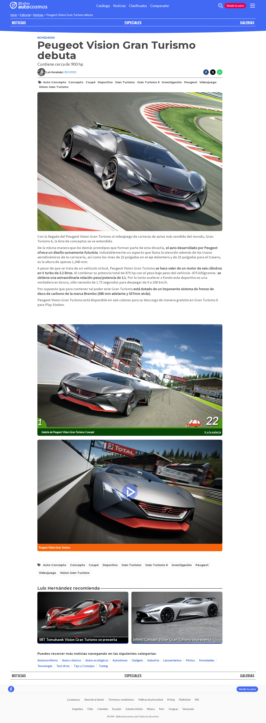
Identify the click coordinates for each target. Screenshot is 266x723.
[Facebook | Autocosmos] (11, 689)
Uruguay (173, 709)
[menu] (252, 5)
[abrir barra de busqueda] (220, 5)
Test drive (63, 666)
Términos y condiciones (121, 699)
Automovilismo (47, 660)
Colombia (102, 709)
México (151, 709)
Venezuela (188, 709)
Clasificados (138, 6)
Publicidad (184, 699)
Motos (190, 660)
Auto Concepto (54, 82)
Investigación (172, 82)
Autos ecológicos (96, 660)
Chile (90, 709)
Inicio (13, 15)
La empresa (73, 699)
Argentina (77, 709)
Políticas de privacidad (150, 699)
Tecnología (44, 666)
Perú (161, 709)
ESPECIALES (133, 22)
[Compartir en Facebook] (206, 72)
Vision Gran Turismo (54, 87)
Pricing (171, 699)
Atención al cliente (94, 699)
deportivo (105, 82)
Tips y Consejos (84, 666)
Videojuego (208, 82)
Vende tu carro (235, 5)
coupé (91, 82)
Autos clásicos (71, 660)
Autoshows (120, 660)
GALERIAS (247, 22)
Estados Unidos (134, 709)
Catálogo (103, 6)
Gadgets (137, 660)
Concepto (75, 82)
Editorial (25, 15)
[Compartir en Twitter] (213, 72)
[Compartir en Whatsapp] (219, 72)
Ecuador (116, 709)
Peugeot (190, 82)
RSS (197, 699)
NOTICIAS (19, 22)
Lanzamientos (172, 660)
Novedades (46, 37)
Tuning (103, 666)
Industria (153, 660)
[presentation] (129, 376)
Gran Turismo (125, 82)
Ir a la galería (212, 432)
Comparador (159, 6)
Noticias (119, 6)
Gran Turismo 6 (148, 82)
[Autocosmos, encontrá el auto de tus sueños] (28, 5)
